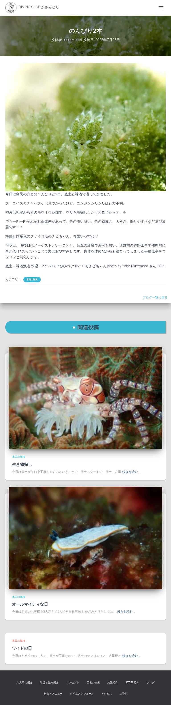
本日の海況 (32, 279)
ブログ (151, 682)
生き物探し (22, 464)
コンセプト (72, 682)
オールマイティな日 (30, 604)
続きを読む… (131, 472)
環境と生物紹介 (49, 682)
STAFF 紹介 (132, 682)
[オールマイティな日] (85, 537)
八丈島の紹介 (24, 682)
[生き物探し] (85, 398)
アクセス (106, 693)
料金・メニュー (53, 693)
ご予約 (123, 693)
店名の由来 (93, 682)
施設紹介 (112, 682)
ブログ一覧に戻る (156, 297)
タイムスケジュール (82, 693)
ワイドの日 (22, 648)
